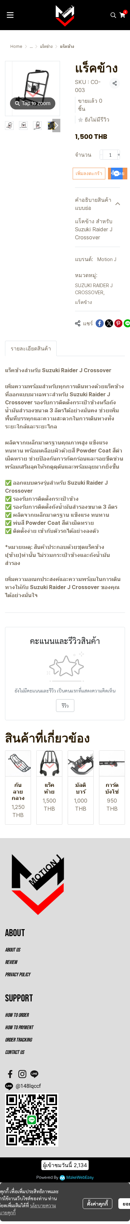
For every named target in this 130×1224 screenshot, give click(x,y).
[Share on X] (109, 323)
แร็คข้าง (46, 46)
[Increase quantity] (119, 154)
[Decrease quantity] (101, 154)
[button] (113, 15)
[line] (34, 1074)
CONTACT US (14, 1052)
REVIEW (11, 962)
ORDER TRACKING (18, 1040)
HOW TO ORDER (16, 1015)
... (31, 46)
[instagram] (22, 1074)
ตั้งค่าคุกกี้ (97, 1204)
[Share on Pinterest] (118, 323)
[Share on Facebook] (100, 323)
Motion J (106, 259)
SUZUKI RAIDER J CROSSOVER (94, 288)
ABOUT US (12, 950)
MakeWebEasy (80, 1177)
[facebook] (10, 1074)
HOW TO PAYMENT (19, 1028)
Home (16, 46)
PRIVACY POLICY (17, 975)
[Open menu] (10, 15)
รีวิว (65, 706)
